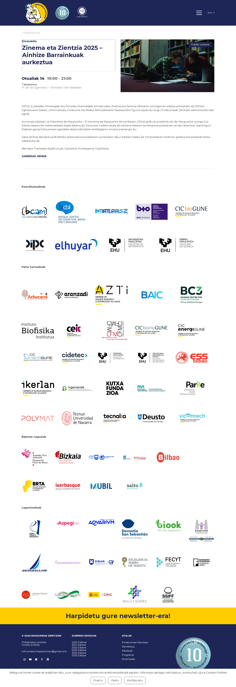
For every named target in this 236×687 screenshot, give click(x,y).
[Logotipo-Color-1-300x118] (101, 486)
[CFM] (114, 330)
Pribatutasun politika (34, 642)
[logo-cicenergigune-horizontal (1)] (191, 330)
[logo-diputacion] (34, 457)
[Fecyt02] (168, 562)
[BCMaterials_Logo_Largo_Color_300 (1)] (111, 212)
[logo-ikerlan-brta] (38, 388)
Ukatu (115, 680)
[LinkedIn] (48, 659)
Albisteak (127, 650)
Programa (128, 655)
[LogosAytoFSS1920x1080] (135, 457)
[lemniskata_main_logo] (68, 595)
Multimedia (128, 659)
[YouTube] (30, 659)
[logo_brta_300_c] (34, 486)
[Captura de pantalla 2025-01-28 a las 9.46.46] (168, 457)
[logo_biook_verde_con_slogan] (168, 525)
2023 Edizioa (79, 650)
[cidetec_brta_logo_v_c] (74, 357)
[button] (199, 13)
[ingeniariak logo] (78, 388)
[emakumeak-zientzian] (36, 12)
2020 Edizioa (79, 642)
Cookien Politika (216, 672)
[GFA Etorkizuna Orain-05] (101, 457)
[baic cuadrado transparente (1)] (151, 295)
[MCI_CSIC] (101, 595)
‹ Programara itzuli (31, 33)
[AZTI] (111, 295)
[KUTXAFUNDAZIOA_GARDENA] (114, 388)
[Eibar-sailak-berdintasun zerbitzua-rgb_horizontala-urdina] (101, 562)
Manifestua (128, 646)
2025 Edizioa (79, 655)
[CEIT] (78, 330)
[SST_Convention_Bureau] (135, 528)
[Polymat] (38, 418)
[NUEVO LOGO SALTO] (135, 486)
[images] (34, 595)
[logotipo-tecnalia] (114, 418)
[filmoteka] (201, 562)
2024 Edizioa (79, 652)
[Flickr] (36, 659)
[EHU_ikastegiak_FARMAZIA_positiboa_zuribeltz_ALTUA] (111, 357)
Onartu (98, 680)
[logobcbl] (71, 212)
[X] (42, 659)
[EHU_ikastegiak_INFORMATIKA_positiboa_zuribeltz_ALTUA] (126, 245)
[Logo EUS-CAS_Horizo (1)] (151, 388)
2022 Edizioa (79, 647)
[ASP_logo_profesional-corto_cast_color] (68, 523)
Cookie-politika (30, 644)
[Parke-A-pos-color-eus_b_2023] (191, 388)
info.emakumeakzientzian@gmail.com (44, 651)
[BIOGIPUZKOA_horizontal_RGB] (151, 212)
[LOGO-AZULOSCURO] (101, 522)
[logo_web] (191, 357)
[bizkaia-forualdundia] (68, 457)
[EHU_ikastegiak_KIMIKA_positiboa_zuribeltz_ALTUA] (176, 245)
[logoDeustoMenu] (151, 418)
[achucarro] (34, 295)
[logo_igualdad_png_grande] (68, 562)
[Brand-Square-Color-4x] (191, 295)
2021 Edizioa (79, 644)
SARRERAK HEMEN (34, 156)
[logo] (38, 330)
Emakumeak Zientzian (135, 642)
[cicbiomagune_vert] (151, 330)
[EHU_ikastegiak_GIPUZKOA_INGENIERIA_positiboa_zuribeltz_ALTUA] (151, 357)
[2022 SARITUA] (82, 13)
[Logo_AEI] (34, 528)
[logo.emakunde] (201, 531)
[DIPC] (34, 245)
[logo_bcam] (34, 211)
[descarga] (191, 211)
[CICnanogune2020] (38, 357)
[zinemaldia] (168, 594)
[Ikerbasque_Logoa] (68, 486)
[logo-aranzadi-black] (71, 295)
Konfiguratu (135, 680)
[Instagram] (24, 659)
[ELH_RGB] (76, 245)
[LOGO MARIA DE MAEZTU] (135, 562)
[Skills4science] (135, 595)
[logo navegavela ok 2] (34, 562)
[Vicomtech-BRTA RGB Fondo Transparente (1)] (191, 418)
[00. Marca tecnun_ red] (78, 418)
